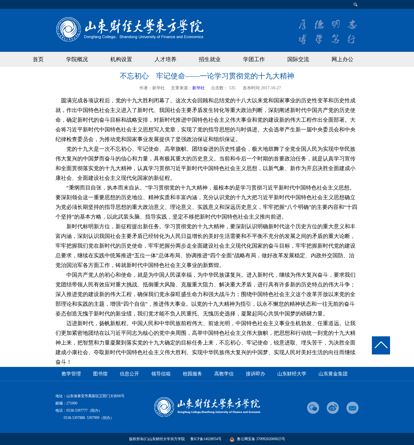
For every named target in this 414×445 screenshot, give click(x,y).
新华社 (198, 88)
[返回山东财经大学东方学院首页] (129, 28)
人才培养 (165, 59)
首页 (38, 59)
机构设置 (121, 59)
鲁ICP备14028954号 (206, 439)
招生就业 (210, 59)
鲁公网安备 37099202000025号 (261, 439)
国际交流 (298, 59)
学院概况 (77, 59)
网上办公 (342, 59)
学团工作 (254, 59)
